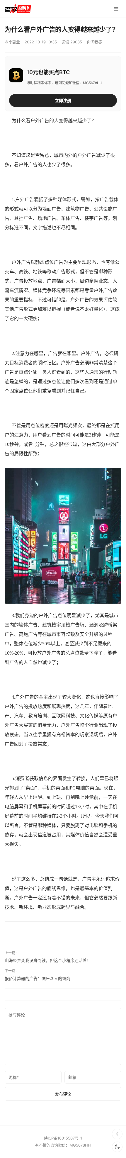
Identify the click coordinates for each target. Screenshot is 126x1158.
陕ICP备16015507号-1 (63, 1138)
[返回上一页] (117, 1134)
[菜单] (116, 9)
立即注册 (63, 100)
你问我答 (94, 42)
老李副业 (12, 42)
